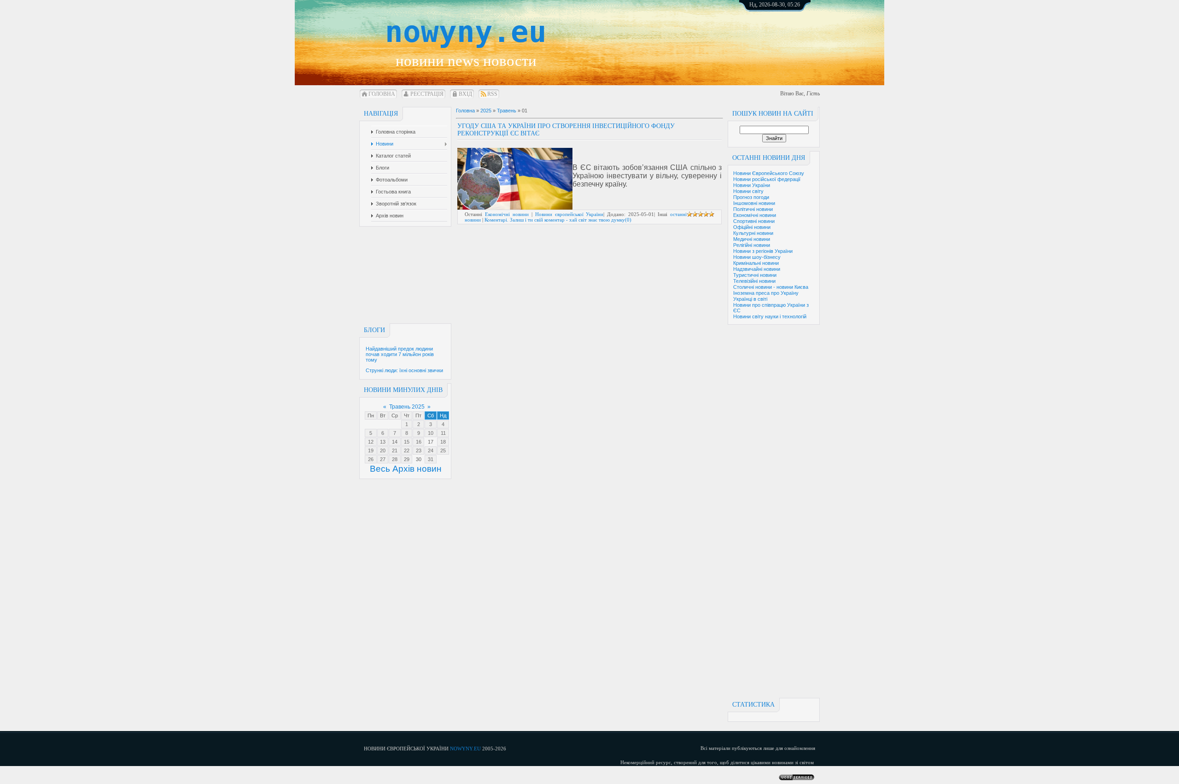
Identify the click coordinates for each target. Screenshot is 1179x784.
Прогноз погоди (751, 197)
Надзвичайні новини (756, 269)
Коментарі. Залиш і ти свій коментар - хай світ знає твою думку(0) (557, 219)
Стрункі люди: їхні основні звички (404, 370)
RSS (492, 94)
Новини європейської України (569, 214)
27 (382, 459)
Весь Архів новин (406, 469)
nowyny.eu (466, 32)
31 (430, 459)
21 (394, 450)
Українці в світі (750, 299)
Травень (506, 110)
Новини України (751, 185)
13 (382, 442)
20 (382, 450)
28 (394, 459)
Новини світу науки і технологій (769, 316)
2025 (485, 110)
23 (418, 450)
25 (443, 450)
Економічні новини (754, 215)
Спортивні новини (754, 221)
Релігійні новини (751, 245)
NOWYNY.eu (465, 748)
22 (406, 450)
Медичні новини (751, 239)
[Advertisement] (785, 37)
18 (443, 442)
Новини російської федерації (766, 179)
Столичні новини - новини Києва (770, 287)
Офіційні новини (751, 227)
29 (406, 459)
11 (443, 433)
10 (430, 433)
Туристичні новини (754, 275)
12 (371, 442)
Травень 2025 (407, 407)
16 (418, 442)
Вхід (465, 94)
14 (394, 442)
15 (406, 442)
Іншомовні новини (754, 203)
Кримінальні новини (756, 263)
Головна (381, 94)
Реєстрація (427, 94)
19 (371, 450)
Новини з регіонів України (763, 251)
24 (430, 450)
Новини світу (748, 191)
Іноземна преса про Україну (766, 293)
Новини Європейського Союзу (768, 173)
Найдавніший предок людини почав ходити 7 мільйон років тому (400, 354)
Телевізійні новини (754, 281)
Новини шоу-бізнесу (757, 257)
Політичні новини (753, 209)
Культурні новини (753, 233)
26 (371, 459)
